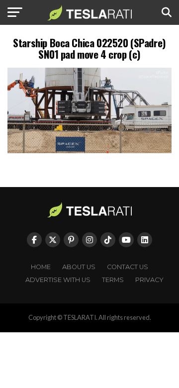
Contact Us (127, 267)
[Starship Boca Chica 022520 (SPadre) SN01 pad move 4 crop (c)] (89, 150)
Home (41, 267)
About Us (78, 267)
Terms (113, 280)
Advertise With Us (57, 280)
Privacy (149, 280)
